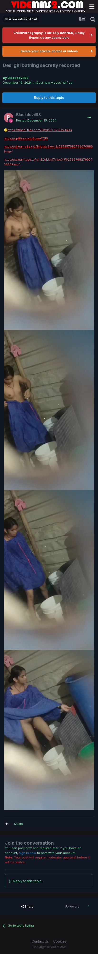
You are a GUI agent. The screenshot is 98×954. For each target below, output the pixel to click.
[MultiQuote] (7, 824)
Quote (18, 824)
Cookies (59, 941)
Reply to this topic (49, 98)
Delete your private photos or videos (49, 51)
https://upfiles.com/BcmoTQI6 (26, 138)
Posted (36, 120)
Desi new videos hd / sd (54, 82)
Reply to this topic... (28, 881)
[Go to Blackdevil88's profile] (8, 117)
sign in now (27, 853)
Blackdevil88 (18, 78)
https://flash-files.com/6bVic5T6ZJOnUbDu (40, 130)
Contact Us (40, 941)
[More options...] (89, 117)
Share (29, 906)
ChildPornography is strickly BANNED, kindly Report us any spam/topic (49, 35)
